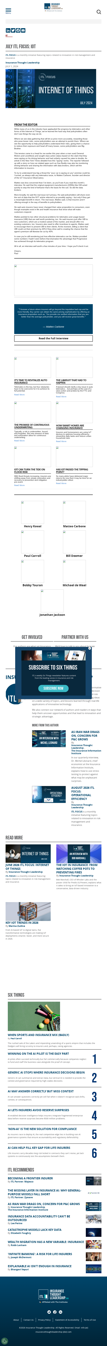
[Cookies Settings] (4, 1341)
